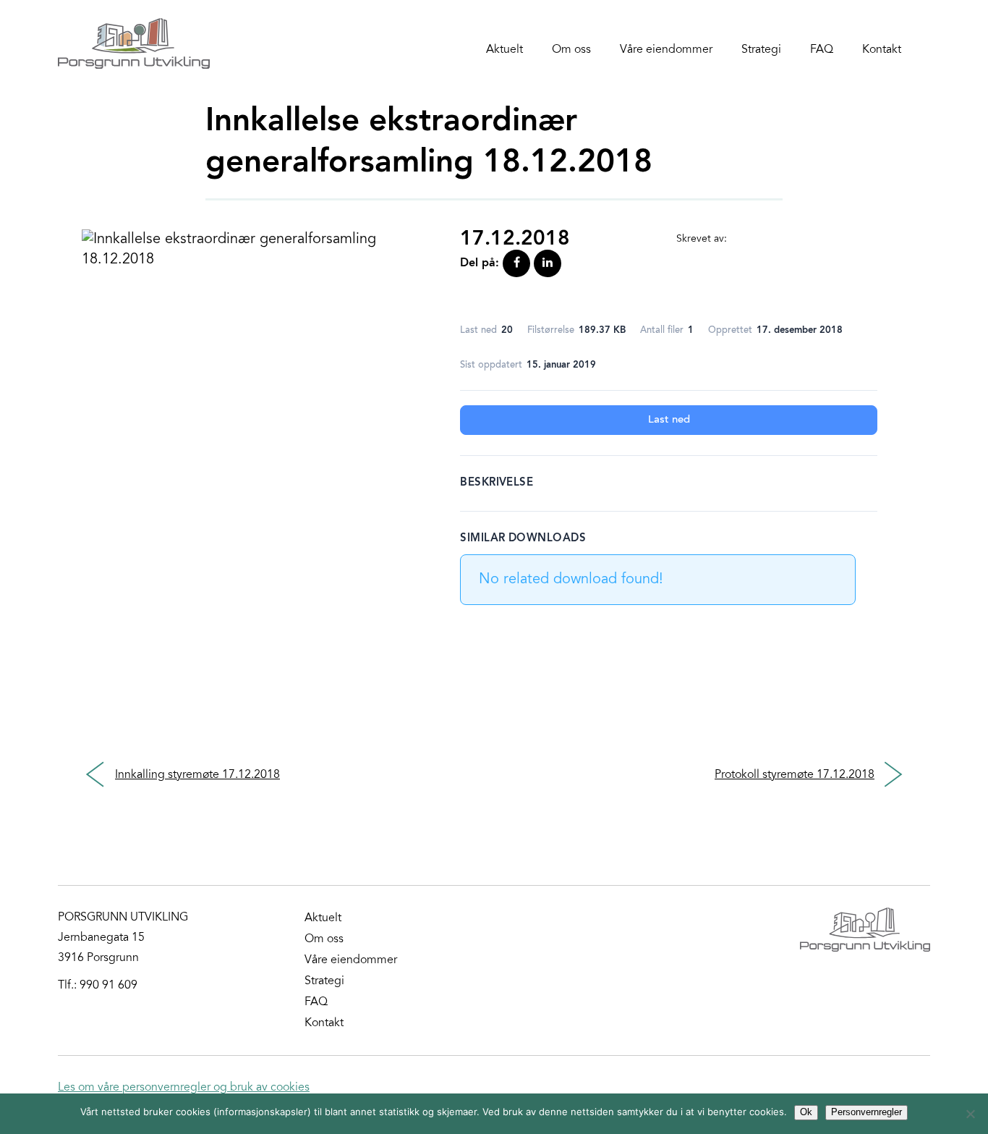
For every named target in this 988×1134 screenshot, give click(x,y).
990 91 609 (108, 985)
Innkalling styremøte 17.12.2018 (197, 775)
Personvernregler (866, 1112)
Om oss (571, 50)
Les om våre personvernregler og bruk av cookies (184, 1087)
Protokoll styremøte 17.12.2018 (794, 775)
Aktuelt (504, 50)
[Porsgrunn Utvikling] (134, 43)
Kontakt (881, 50)
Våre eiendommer (666, 50)
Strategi (761, 50)
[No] (970, 1114)
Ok (806, 1112)
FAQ (821, 50)
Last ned (669, 420)
